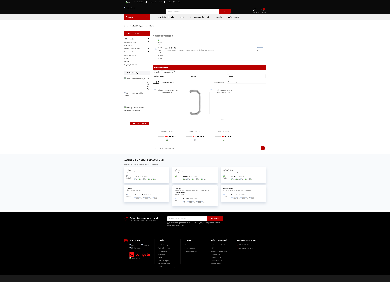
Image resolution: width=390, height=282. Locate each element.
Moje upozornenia (164, 264)
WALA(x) (157, 72)
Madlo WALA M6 (167, 131)
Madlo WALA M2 (195, 131)
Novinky (219, 17)
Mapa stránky (215, 264)
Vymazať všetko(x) (168, 72)
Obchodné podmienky (165, 17)
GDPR (182, 17)
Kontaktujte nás (216, 261)
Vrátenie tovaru (164, 248)
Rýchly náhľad (177, 106)
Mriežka (154, 82)
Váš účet (162, 240)
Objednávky (162, 251)
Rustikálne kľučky (130, 55)
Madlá (126, 62)
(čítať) (204, 223)
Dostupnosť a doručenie (200, 17)
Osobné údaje (163, 245)
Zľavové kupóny (164, 261)
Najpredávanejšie (191, 251)
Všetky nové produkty (139, 123)
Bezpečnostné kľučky (132, 49)
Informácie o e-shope (246, 240)
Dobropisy (162, 254)
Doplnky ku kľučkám (131, 65)
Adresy (160, 257)
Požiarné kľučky (129, 45)
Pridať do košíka (177, 110)
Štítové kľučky (129, 39)
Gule (126, 58)
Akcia (186, 245)
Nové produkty (190, 248)
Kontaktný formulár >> (174, 2)
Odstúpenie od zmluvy (166, 267)
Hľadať (224, 11)
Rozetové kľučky (130, 42)
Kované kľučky (129, 52)
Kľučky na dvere (132, 33)
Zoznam (158, 82)
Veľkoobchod (233, 17)
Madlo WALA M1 (223, 131)
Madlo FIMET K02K (170, 48)
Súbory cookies (216, 257)
